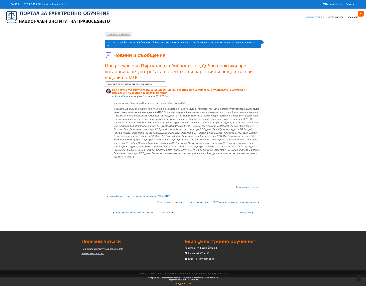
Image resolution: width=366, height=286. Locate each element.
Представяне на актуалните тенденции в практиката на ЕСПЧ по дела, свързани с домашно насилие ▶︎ (208, 202)
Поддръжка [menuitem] (352, 17)
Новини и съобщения (118, 34)
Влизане (350, 4)
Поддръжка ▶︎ (247, 212)
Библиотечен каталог (92, 253)
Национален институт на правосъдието (102, 249)
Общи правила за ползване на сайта (183, 280)
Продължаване (183, 283)
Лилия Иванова (123, 96)
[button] (332, 4)
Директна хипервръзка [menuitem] (246, 187)
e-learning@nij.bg (59, 4)
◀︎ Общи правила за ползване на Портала (132, 212)
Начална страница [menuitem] (314, 17)
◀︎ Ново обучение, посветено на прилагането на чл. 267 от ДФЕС (138, 196)
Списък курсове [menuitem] (335, 17)
